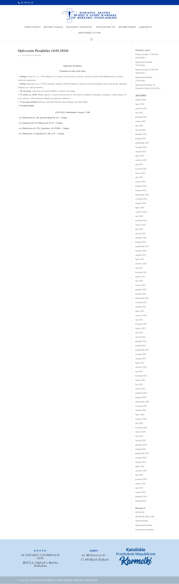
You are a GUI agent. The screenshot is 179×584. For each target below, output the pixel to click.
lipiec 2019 (139, 466)
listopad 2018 (140, 500)
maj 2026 (139, 112)
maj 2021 (139, 371)
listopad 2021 (140, 345)
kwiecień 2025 (141, 168)
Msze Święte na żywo (89, 33)
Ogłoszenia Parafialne (79, 27)
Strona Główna (32, 27)
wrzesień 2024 (141, 198)
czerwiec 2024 (141, 211)
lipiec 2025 (139, 155)
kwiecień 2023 (141, 272)
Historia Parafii (127, 27)
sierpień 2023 (140, 255)
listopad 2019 (140, 449)
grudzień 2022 (141, 289)
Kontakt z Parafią (53, 27)
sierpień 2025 (140, 151)
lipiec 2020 (139, 414)
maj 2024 (139, 216)
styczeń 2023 (140, 285)
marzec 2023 (140, 276)
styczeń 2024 (140, 233)
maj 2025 (139, 164)
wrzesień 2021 (141, 354)
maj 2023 (139, 268)
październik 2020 (142, 401)
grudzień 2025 (141, 134)
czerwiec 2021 (141, 367)
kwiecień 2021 (141, 375)
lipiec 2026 (139, 104)
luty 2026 (139, 125)
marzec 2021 (140, 380)
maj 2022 (139, 319)
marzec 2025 (140, 173)
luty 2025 (139, 177)
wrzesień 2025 (141, 147)
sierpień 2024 (140, 203)
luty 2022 (139, 332)
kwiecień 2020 (141, 427)
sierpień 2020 (140, 410)
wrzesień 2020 (141, 406)
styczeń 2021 (140, 388)
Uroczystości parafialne (144, 529)
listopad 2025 (140, 138)
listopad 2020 (140, 397)
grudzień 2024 (141, 186)
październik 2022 (142, 298)
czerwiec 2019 (141, 470)
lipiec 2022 (139, 311)
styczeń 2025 (140, 181)
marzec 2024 (140, 224)
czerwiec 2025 (141, 160)
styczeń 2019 (140, 492)
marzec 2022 (140, 328)
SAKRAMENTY (145, 27)
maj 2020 (139, 423)
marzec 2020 (140, 431)
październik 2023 (142, 246)
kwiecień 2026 (141, 117)
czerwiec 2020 (141, 418)
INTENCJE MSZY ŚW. (105, 27)
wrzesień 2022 (141, 302)
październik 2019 (142, 453)
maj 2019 (139, 475)
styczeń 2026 (140, 130)
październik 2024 (142, 194)
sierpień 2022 (140, 306)
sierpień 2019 (140, 462)
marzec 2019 (140, 483)
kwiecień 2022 (141, 324)
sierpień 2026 (140, 99)
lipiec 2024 (139, 207)
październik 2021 (142, 349)
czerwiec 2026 (141, 108)
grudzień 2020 (141, 393)
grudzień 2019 (141, 444)
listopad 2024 (140, 190)
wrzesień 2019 (141, 457)
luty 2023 (139, 280)
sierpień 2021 (140, 358)
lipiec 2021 (139, 362)
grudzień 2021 (141, 341)
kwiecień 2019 (141, 479)
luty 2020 (139, 436)
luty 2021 (139, 384)
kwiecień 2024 (141, 220)
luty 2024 (139, 229)
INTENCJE (140, 512)
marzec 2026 (140, 121)
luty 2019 (139, 488)
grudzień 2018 (141, 496)
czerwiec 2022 (141, 315)
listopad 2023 (140, 242)
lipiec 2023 (139, 259)
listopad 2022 (140, 293)
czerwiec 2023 (141, 263)
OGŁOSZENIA (141, 520)
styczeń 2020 (140, 440)
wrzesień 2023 (141, 250)
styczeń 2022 (140, 337)
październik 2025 (142, 142)
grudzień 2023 (141, 237)
